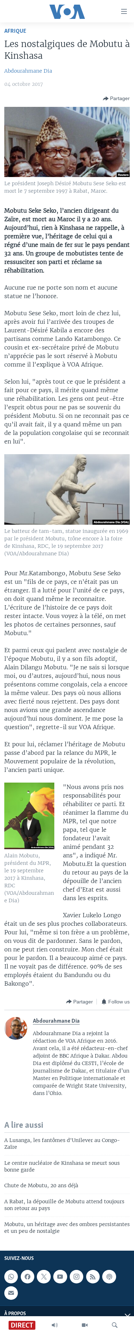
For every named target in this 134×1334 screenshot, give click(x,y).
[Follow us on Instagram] (76, 1276)
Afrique (15, 31)
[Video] (84, 1325)
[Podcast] (109, 1276)
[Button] (116, 98)
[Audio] (54, 1325)
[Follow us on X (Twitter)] (43, 1276)
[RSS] (93, 1276)
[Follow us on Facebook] (27, 1276)
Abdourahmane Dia (28, 71)
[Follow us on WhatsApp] (11, 1276)
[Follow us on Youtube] (60, 1276)
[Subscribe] (11, 1292)
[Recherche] (114, 1325)
